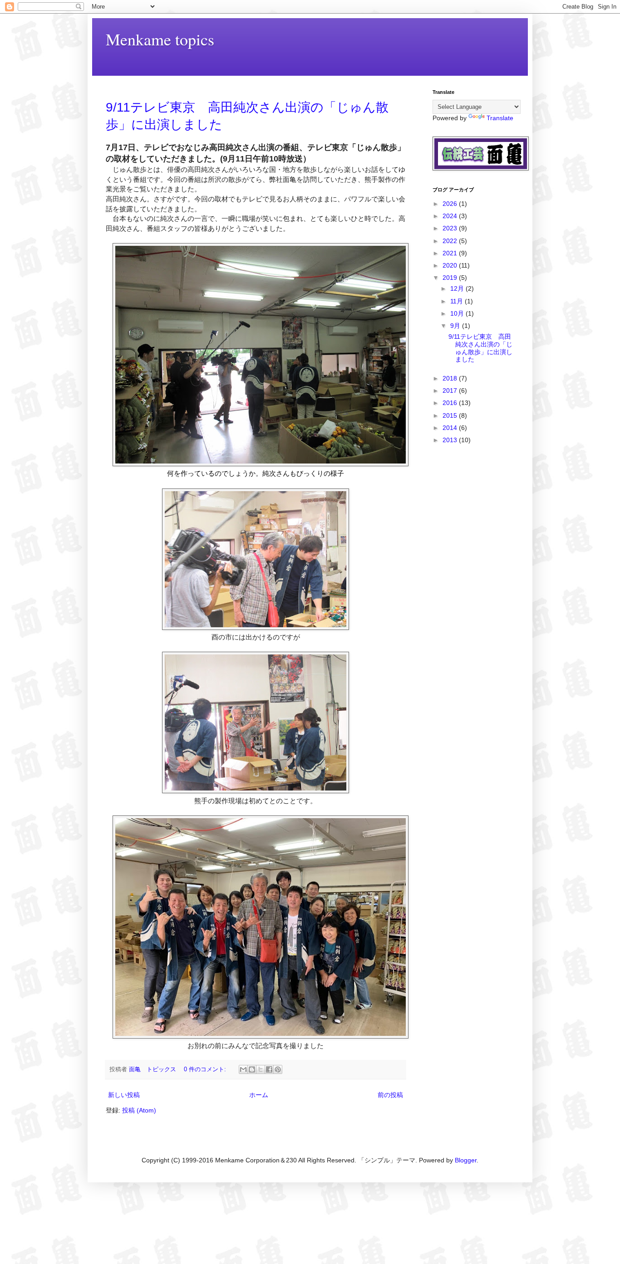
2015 (451, 415)
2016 (451, 402)
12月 (458, 288)
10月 (458, 313)
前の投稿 (390, 1094)
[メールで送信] (243, 1069)
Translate (500, 118)
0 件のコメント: (206, 1069)
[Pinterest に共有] (277, 1069)
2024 (451, 216)
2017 (451, 390)
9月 (456, 325)
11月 (457, 301)
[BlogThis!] (251, 1069)
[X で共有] (260, 1069)
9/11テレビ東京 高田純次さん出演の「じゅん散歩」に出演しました (480, 348)
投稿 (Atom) (139, 1110)
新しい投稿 (124, 1094)
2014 (451, 427)
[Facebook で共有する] (269, 1069)
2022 (451, 240)
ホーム (258, 1094)
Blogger (466, 1160)
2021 (451, 253)
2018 (451, 378)
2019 (451, 277)
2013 (451, 440)
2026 (451, 203)
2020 (451, 265)
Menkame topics (160, 39)
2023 (451, 228)
